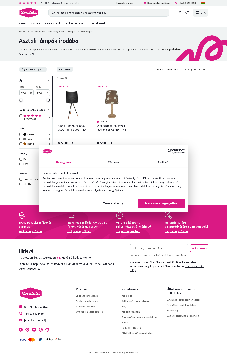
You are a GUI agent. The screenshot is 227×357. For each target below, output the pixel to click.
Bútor (22, 23)
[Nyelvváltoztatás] (204, 3)
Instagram (27, 330)
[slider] (20, 100)
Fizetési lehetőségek (87, 301)
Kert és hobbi (53, 23)
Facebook (21, 330)
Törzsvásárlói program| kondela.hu (139, 317)
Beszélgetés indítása (158, 3)
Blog (124, 306)
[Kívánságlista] (187, 13)
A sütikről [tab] (163, 162)
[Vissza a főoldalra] (29, 12)
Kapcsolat (127, 295)
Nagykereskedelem (131, 327)
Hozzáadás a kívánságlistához (87, 87)
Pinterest (41, 330)
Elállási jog (172, 310)
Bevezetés (24, 31)
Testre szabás (111, 203)
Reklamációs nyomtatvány (135, 301)
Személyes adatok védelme (181, 305)
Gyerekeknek (98, 23)
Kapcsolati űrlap (124, 3)
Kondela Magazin (131, 311)
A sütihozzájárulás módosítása (183, 315)
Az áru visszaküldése (86, 306)
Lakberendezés (75, 23)
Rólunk (125, 322)
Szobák (35, 23)
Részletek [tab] (113, 162)
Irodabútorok (38, 31)
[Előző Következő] (73, 104)
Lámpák (72, 31)
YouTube (34, 330)
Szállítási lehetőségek (87, 295)
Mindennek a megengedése (161, 203)
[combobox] (194, 69)
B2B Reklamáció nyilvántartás (137, 333)
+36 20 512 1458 (187, 3)
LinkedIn (47, 330)
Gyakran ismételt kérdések (90, 311)
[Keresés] (52, 13)
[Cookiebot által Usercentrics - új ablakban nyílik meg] (170, 151)
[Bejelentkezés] (180, 13)
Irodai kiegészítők (57, 31)
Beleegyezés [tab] (63, 162)
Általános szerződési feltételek (183, 299)
